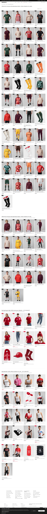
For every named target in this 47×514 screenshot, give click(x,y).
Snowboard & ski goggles (27, 497)
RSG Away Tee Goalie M (5, 158)
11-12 (15, 249)
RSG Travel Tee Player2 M (39, 40)
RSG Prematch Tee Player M (17, 191)
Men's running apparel (18, 493)
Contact (13, 507)
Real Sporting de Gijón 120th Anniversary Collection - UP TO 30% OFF (16, 310)
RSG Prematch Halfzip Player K (18, 232)
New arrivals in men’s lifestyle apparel (36, 494)
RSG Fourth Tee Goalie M (28, 40)
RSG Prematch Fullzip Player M (29, 191)
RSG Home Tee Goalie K (5, 267)
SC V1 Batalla (15, 387)
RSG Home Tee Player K (27, 232)
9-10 (13, 249)
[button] (16, 511)
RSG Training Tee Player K (28, 285)
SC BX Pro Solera (4, 477)
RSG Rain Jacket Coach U (17, 73)
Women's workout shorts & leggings (18, 497)
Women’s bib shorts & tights (9, 493)
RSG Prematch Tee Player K (39, 267)
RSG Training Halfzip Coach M (28, 73)
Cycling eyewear (8, 496)
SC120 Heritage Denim (38, 326)
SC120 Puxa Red (37, 344)
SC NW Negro (37, 457)
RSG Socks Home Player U (6, 208)
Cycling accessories (8, 497)
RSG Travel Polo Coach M (6, 40)
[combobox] (45, 508)
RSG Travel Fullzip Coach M (39, 158)
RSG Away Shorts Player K (28, 249)
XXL (28, 123)
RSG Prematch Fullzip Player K (7, 232)
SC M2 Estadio (37, 440)
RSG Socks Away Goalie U (28, 90)
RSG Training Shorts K (16, 267)
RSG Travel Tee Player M (17, 40)
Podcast (5, 507)
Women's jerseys (8, 495)
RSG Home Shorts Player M (39, 191)
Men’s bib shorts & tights (9, 492)
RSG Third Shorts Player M (17, 158)
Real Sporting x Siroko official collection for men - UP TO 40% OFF (15, 371)
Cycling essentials (35, 497)
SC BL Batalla (26, 387)
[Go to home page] (4, 2)
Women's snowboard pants (27, 496)
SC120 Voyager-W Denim (16, 344)
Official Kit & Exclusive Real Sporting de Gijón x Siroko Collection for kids (16, 216)
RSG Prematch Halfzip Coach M (40, 90)
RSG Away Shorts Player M (6, 191)
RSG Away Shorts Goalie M (17, 141)
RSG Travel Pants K (38, 232)
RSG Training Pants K (38, 249)
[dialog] (23, 511)
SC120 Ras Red (26, 363)
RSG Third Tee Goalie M (27, 141)
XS (24, 123)
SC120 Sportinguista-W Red (6, 344)
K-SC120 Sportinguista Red (28, 344)
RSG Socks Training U (16, 90)
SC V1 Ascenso (37, 387)
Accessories (25, 498)
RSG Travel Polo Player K (6, 249)
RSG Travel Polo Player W (6, 90)
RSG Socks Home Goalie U (28, 158)
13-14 (16, 249)
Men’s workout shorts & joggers (19, 498)
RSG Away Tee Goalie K (16, 250)
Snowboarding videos (24, 507)
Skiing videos (23, 506)
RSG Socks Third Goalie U (39, 73)
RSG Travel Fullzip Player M (17, 123)
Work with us (5, 506)
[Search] (41, 2)
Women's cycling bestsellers (36, 492)
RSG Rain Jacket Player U (6, 123)
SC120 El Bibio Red (15, 326)
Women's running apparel (18, 494)
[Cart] (43, 2)
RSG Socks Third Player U (6, 141)
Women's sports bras (17, 492)
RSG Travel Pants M (38, 141)
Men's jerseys (7, 494)
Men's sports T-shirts (17, 495)
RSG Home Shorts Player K (28, 267)
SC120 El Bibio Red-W (5, 326)
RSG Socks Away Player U (39, 123)
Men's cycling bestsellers (36, 493)
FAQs (13, 506)
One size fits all (26, 457)
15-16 (18, 249)
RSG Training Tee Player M (6, 73)
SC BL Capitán (4, 387)
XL (27, 123)
